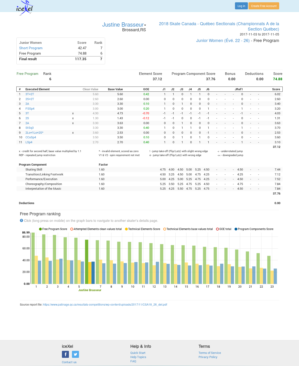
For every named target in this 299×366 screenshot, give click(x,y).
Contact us (69, 362)
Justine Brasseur (123, 24)
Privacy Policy (208, 357)
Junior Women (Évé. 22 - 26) (223, 40)
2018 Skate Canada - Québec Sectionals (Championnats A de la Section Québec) (219, 26)
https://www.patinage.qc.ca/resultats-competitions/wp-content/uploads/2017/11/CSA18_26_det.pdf (105, 304)
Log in (241, 6)
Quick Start (138, 353)
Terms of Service (210, 353)
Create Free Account (264, 6)
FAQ (133, 361)
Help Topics (138, 357)
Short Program (31, 48)
